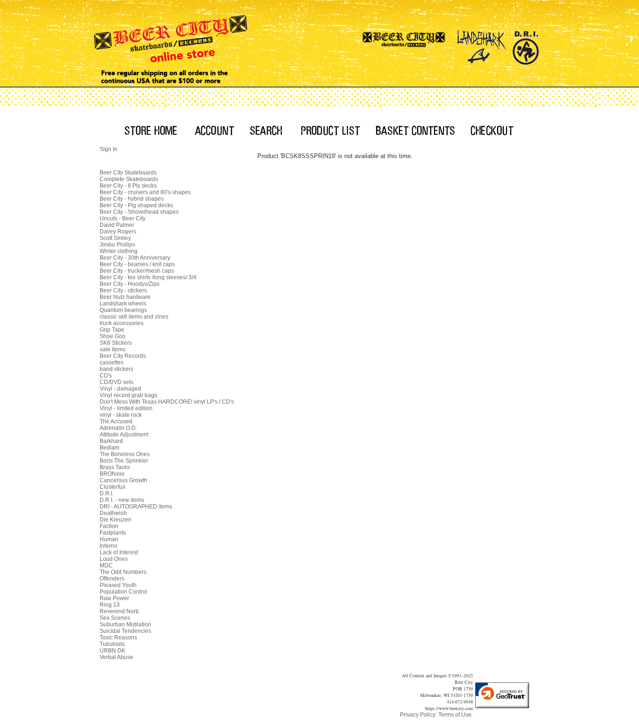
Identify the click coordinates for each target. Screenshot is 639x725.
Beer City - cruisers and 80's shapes (145, 192)
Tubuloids (112, 644)
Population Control (123, 591)
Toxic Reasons (118, 637)
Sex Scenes (115, 618)
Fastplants (113, 532)
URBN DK (112, 650)
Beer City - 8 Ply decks (128, 185)
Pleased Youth (118, 585)
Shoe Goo (112, 336)
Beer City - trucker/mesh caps (137, 271)
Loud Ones (114, 559)
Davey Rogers (118, 231)
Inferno (108, 546)
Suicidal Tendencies (125, 631)
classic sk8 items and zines (134, 316)
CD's (106, 375)
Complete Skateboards (129, 179)
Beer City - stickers (123, 290)
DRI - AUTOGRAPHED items (136, 506)
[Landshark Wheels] (481, 44)
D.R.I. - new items (122, 500)
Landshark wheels (123, 303)
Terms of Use (455, 714)
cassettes (111, 362)
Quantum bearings (123, 310)
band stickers (116, 369)
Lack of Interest (119, 552)
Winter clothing (119, 251)
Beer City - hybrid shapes (132, 199)
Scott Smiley (115, 238)
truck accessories (122, 323)
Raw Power (114, 598)
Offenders (112, 578)
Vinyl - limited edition (126, 408)
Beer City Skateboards (128, 172)
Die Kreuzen (115, 519)
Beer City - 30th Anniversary (135, 257)
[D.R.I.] (525, 44)
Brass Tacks (115, 467)
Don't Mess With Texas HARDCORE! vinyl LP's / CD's (167, 402)
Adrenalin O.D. (118, 428)
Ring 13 (110, 605)
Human (109, 539)
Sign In (108, 149)
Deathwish (113, 513)
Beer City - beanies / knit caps (137, 264)
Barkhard (111, 441)
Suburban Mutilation (125, 624)
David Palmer (117, 225)
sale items (112, 349)
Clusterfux (112, 487)
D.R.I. (107, 493)
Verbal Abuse (116, 657)
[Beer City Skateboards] (404, 44)
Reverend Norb (119, 611)
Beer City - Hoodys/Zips (130, 284)
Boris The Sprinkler (124, 460)
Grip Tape (112, 329)
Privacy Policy (418, 714)
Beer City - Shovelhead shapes (139, 212)
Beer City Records (123, 356)
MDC (106, 565)
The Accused (116, 421)
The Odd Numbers (123, 572)
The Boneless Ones (125, 454)
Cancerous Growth (123, 480)
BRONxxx (112, 474)
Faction (109, 526)
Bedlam (109, 447)
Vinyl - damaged (120, 388)
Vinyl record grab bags (128, 395)
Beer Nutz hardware (125, 297)
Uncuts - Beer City (122, 218)
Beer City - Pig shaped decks (136, 205)
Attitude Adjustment (124, 434)
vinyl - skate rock (121, 415)
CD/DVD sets (116, 382)
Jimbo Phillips (117, 244)
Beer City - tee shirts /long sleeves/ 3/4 (148, 277)
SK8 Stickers (116, 343)
